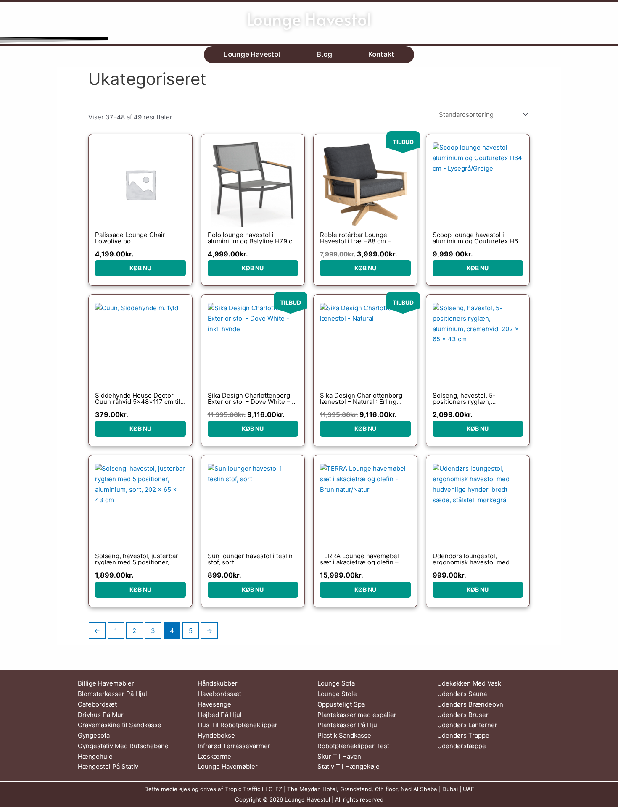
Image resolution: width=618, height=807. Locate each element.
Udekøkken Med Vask (469, 683)
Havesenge (214, 704)
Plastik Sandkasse (344, 735)
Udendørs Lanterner (467, 725)
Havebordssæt (219, 694)
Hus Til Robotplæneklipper (237, 725)
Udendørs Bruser (463, 715)
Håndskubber (218, 683)
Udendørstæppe (461, 746)
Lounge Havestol (309, 18)
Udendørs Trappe (463, 735)
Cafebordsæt (97, 704)
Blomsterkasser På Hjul (112, 694)
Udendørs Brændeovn (470, 704)
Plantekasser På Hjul (348, 725)
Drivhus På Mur (101, 715)
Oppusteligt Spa (341, 704)
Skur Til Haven (339, 756)
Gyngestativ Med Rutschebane (123, 746)
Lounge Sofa (336, 683)
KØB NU (140, 268)
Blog (324, 54)
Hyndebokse (216, 735)
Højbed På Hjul (220, 715)
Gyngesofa (94, 735)
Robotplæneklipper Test (353, 746)
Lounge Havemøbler (228, 766)
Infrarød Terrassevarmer (234, 746)
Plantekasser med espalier (356, 715)
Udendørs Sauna (462, 694)
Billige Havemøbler (106, 683)
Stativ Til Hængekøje (348, 766)
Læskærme (214, 756)
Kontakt (381, 54)
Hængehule (95, 756)
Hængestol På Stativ (108, 766)
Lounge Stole (337, 694)
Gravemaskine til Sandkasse (119, 725)
